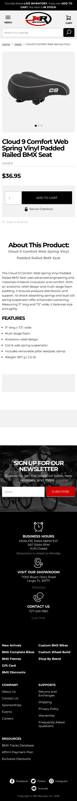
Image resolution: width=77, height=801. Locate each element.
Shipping (45, 702)
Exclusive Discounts (16, 759)
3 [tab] (41, 126)
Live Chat (38, 618)
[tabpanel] (38, 89)
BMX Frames (11, 659)
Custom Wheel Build (54, 652)
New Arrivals (11, 645)
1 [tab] (35, 126)
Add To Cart (46, 198)
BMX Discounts (13, 672)
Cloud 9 (7, 163)
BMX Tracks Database (18, 745)
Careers (7, 718)
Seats (18, 44)
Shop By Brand (49, 659)
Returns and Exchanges (47, 693)
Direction (38, 587)
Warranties (46, 715)
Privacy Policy (48, 709)
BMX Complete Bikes (18, 652)
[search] (68, 32)
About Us (9, 691)
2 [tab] (38, 126)
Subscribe (60, 491)
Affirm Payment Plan (17, 752)
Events (7, 712)
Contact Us (10, 698)
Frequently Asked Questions (51, 724)
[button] (8, 19)
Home (6, 44)
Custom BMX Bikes (53, 645)
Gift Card (9, 665)
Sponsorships (11, 705)
